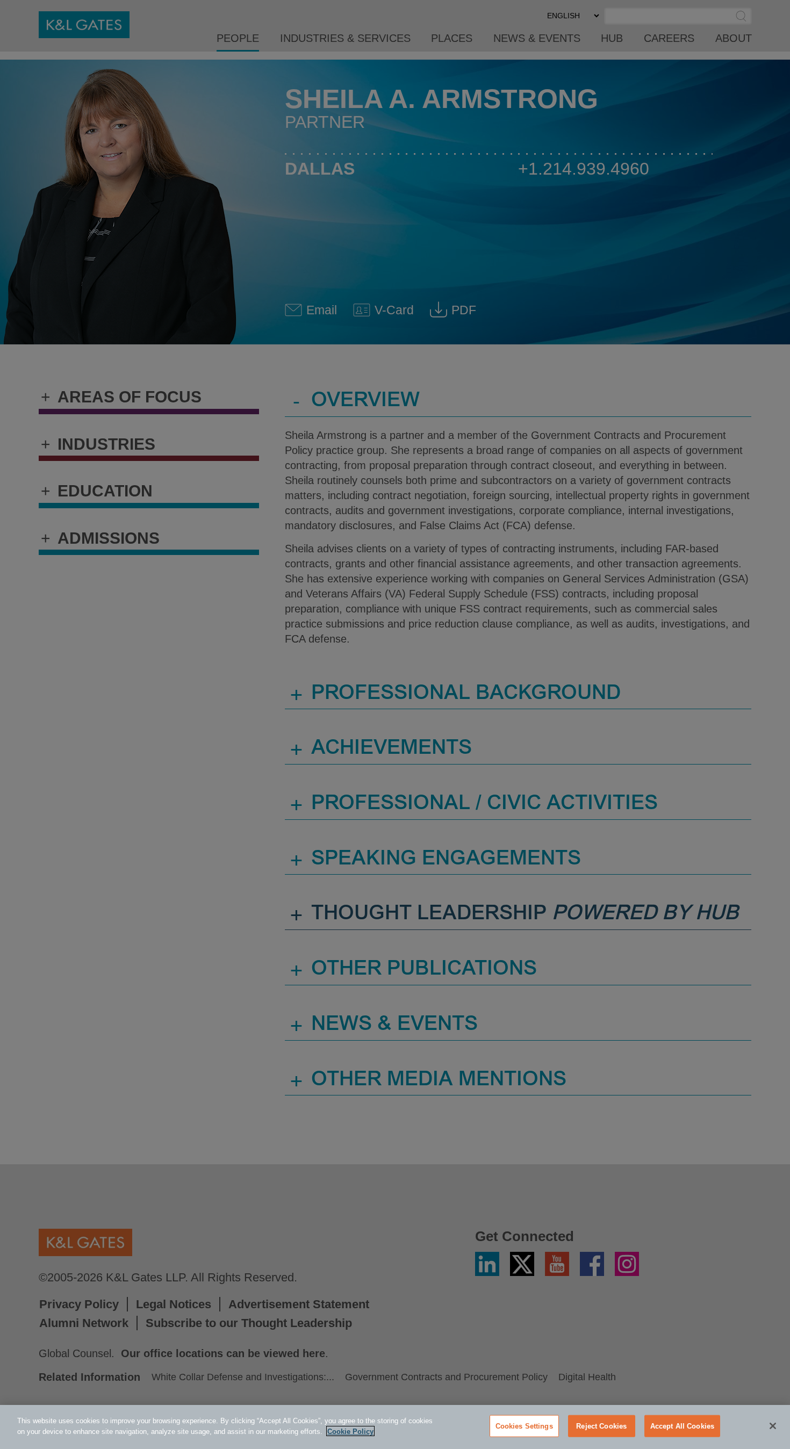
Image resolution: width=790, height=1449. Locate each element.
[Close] (773, 1426)
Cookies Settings (524, 1426)
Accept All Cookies (682, 1426)
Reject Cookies (601, 1426)
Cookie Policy (350, 1431)
